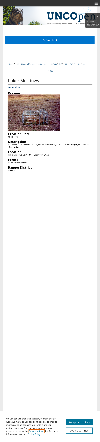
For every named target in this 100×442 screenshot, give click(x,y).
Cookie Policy (33, 434)
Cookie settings (36, 431)
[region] (50, 426)
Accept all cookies (79, 422)
